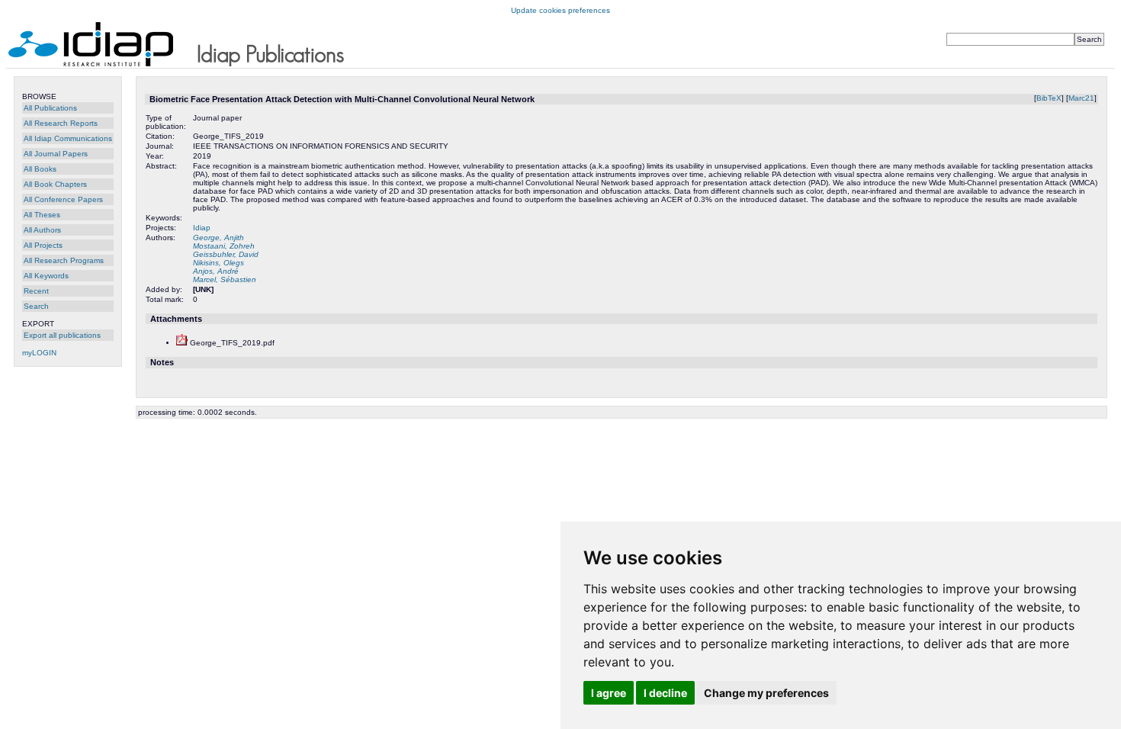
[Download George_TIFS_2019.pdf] (182, 343)
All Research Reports (61, 123)
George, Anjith (218, 237)
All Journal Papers (56, 153)
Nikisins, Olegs (218, 263)
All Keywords (46, 275)
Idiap (201, 227)
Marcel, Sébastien (224, 279)
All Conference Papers (63, 199)
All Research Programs (64, 260)
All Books (40, 169)
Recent (36, 291)
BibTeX (1049, 98)
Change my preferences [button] (766, 692)
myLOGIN (39, 352)
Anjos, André (216, 271)
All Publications (50, 108)
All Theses (42, 214)
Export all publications (62, 335)
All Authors (42, 230)
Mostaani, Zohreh (224, 246)
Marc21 (1081, 98)
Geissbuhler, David (226, 254)
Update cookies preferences (560, 10)
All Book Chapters (55, 184)
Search (36, 306)
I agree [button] (608, 692)
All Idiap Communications (68, 138)
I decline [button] (665, 692)
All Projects (43, 245)
